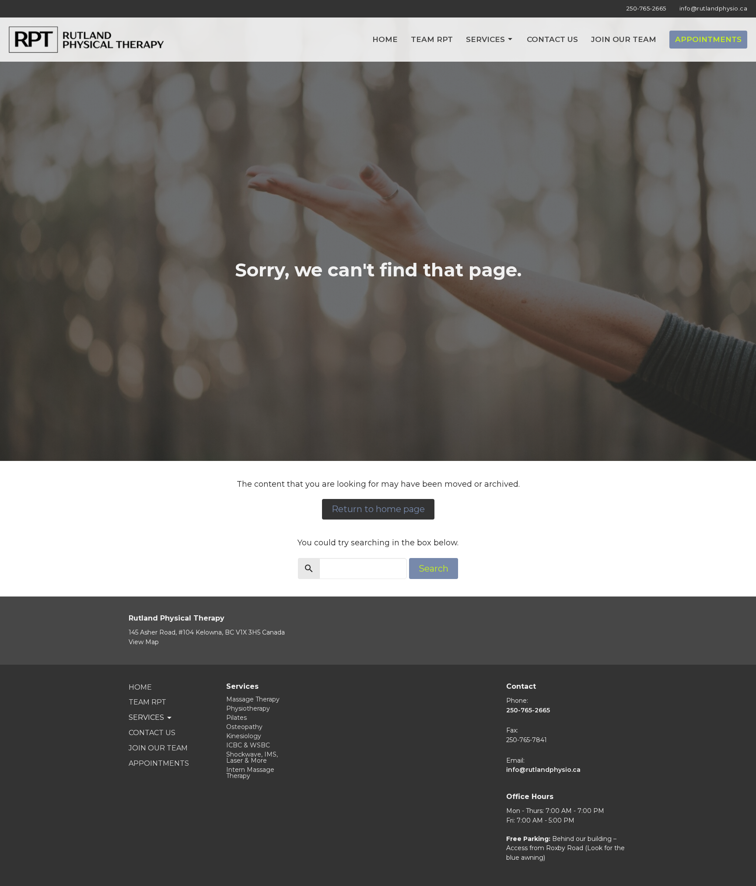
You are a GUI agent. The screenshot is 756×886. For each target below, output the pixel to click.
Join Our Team (623, 39)
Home (385, 39)
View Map (144, 642)
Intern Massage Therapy (250, 773)
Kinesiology (243, 736)
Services (485, 39)
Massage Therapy (253, 699)
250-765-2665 (646, 8)
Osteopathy (244, 727)
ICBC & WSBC (248, 745)
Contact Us (552, 39)
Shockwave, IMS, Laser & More (252, 757)
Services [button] (146, 717)
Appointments (708, 39)
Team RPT (432, 39)
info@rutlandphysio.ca (713, 8)
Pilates (236, 718)
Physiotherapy (248, 708)
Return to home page (378, 509)
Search (433, 568)
